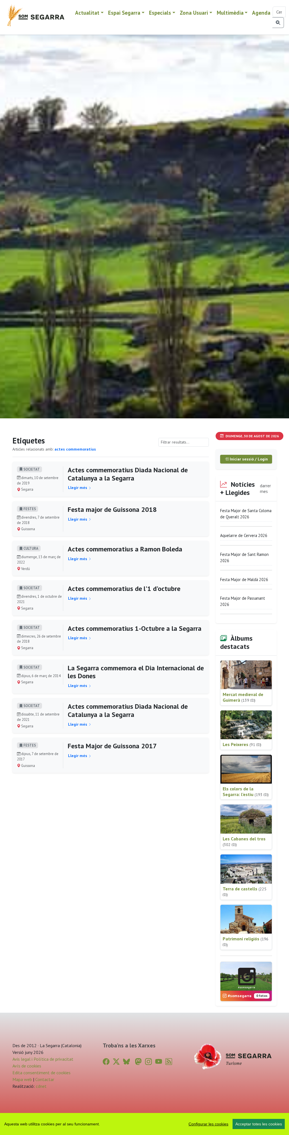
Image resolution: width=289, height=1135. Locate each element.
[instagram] (148, 1061)
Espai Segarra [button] (124, 12)
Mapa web (22, 1079)
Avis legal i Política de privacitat (42, 1059)
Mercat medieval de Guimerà (243, 697)
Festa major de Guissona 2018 (112, 509)
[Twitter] (116, 1061)
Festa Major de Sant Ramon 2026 (244, 557)
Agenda (261, 12)
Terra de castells (244, 891)
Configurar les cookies (208, 1124)
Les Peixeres (242, 744)
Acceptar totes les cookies (258, 1124)
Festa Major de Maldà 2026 (244, 579)
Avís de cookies (26, 1066)
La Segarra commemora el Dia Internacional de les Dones (136, 672)
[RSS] (168, 1061)
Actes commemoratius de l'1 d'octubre (124, 588)
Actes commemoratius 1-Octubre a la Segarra (135, 628)
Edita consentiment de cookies (41, 1072)
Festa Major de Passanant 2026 (242, 601)
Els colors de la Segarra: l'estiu (246, 791)
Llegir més (78, 487)
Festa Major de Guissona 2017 (112, 746)
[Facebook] (106, 1061)
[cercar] (278, 22)
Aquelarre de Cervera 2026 (243, 535)
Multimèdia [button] (230, 12)
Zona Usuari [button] (194, 12)
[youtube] (158, 1061)
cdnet (41, 1086)
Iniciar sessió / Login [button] (248, 459)
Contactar (44, 1079)
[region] (144, 1124)
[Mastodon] (138, 1061)
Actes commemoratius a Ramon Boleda (125, 549)
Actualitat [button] (87, 12)
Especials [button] (160, 12)
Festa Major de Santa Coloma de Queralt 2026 (246, 513)
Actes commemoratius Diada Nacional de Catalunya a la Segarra (128, 474)
